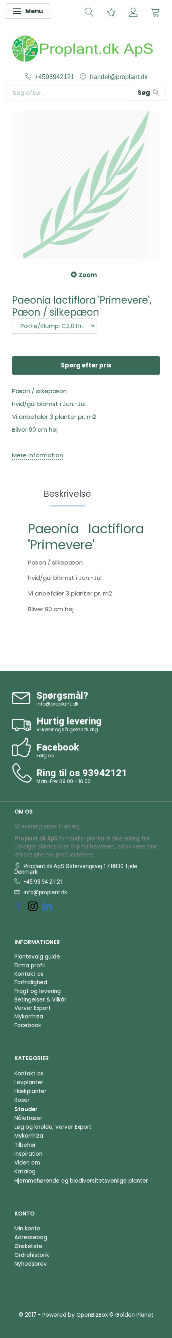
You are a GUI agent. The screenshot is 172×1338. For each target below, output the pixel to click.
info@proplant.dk (57, 703)
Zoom (88, 275)
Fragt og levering (37, 991)
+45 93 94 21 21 (42, 882)
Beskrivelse (67, 493)
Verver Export (32, 1008)
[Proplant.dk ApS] (86, 47)
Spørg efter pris (86, 365)
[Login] (133, 11)
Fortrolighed (30, 982)
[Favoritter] (111, 11)
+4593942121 (55, 76)
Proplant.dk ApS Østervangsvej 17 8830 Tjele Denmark (75, 869)
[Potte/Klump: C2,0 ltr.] (54, 326)
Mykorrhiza (28, 1016)
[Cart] (155, 11)
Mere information (37, 455)
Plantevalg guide (37, 957)
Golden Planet (134, 1315)
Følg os (45, 755)
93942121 (104, 773)
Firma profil (29, 965)
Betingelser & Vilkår (40, 1000)
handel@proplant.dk (119, 76)
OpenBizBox (92, 1315)
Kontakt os (29, 974)
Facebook (27, 1025)
